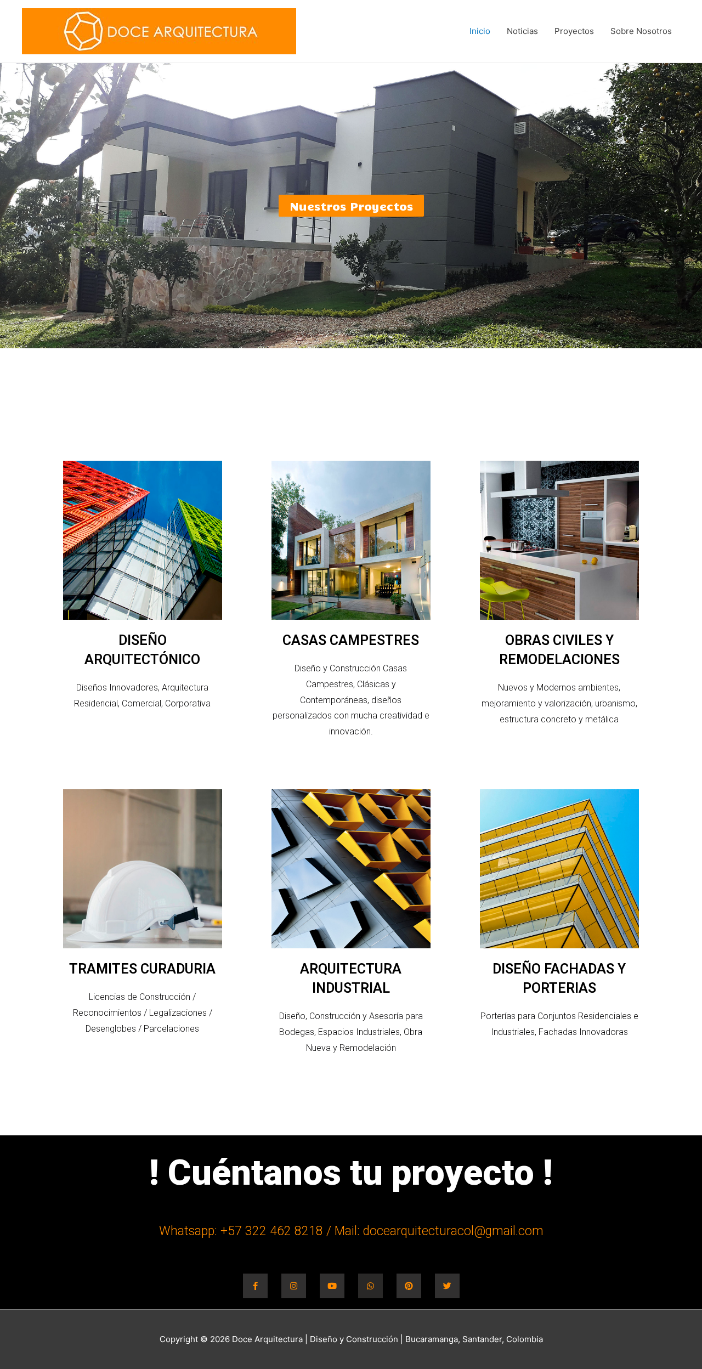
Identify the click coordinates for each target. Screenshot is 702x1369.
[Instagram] (293, 1286)
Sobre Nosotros (641, 31)
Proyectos (574, 31)
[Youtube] (332, 1286)
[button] (351, 206)
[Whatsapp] (370, 1286)
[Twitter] (447, 1286)
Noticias (522, 31)
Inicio (479, 31)
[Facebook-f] (255, 1286)
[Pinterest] (409, 1286)
